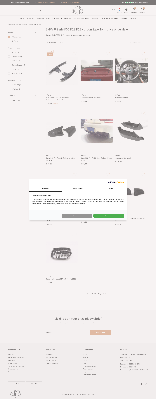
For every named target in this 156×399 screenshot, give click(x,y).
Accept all (108, 216)
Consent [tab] (45, 188)
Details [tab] (110, 188)
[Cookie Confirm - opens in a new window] (116, 182)
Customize (77, 216)
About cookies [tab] (78, 188)
